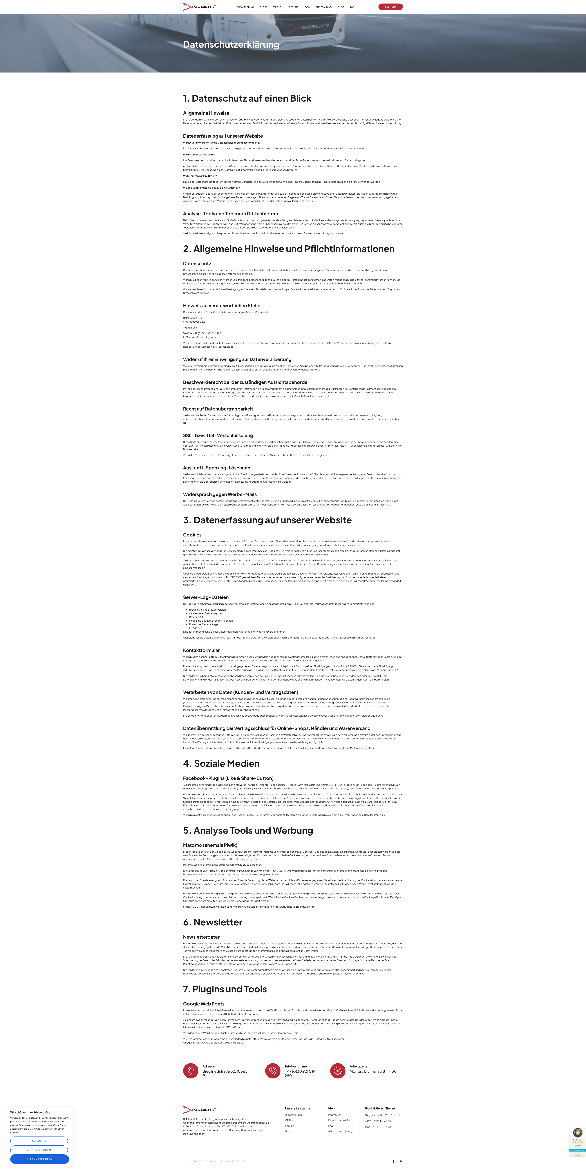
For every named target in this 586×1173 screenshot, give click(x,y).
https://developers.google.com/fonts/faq (277, 1038)
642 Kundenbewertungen (577, 1150)
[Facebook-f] (393, 1161)
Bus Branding (324, 6)
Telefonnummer (296, 1066)
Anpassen (39, 1141)
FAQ (352, 6)
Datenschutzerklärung (341, 1120)
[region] (39, 1137)
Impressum (334, 1114)
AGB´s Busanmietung (340, 1131)
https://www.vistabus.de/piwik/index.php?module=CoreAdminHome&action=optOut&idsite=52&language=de (249, 906)
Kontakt (289, 1125)
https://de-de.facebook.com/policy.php (214, 809)
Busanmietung (245, 6)
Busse (263, 6)
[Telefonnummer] (272, 1070)
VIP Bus (277, 6)
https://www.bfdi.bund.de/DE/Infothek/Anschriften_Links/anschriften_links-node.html (278, 396)
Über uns (293, 6)
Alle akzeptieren (39, 1159)
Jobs (307, 6)
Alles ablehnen (39, 1150)
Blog (341, 6)
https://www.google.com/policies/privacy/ (218, 1042)
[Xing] (401, 1161)
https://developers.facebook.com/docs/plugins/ (369, 788)
